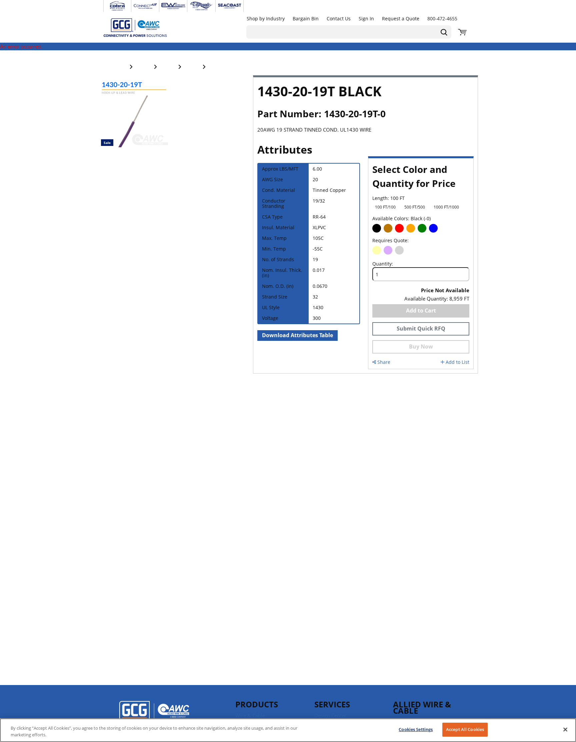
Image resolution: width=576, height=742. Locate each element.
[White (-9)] (444, 228)
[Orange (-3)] (410, 228)
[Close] (565, 729)
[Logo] (154, 715)
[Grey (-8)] (399, 250)
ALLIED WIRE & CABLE (422, 707)
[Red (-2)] (399, 228)
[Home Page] (142, 27)
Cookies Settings (416, 729)
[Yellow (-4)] (376, 250)
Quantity (382, 264)
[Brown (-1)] (388, 228)
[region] (288, 730)
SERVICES (332, 704)
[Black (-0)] (376, 228)
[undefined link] (117, 6)
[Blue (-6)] (433, 228)
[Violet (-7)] (388, 250)
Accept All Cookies (465, 729)
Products (256, 704)
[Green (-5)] (422, 228)
